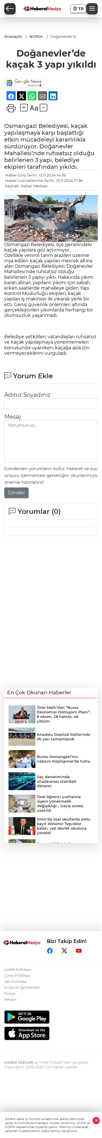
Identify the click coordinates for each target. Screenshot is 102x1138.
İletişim (10, 999)
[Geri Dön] (10, 8)
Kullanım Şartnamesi (22, 987)
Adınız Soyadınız (27, 394)
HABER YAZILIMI (18, 1062)
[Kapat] (96, 1120)
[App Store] (51, 1033)
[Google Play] (51, 1017)
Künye (9, 993)
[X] (64, 950)
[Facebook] (50, 950)
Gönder (16, 492)
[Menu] (92, 8)
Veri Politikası (15, 981)
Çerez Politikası (17, 975)
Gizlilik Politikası (17, 969)
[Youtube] (78, 950)
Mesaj (12, 416)
